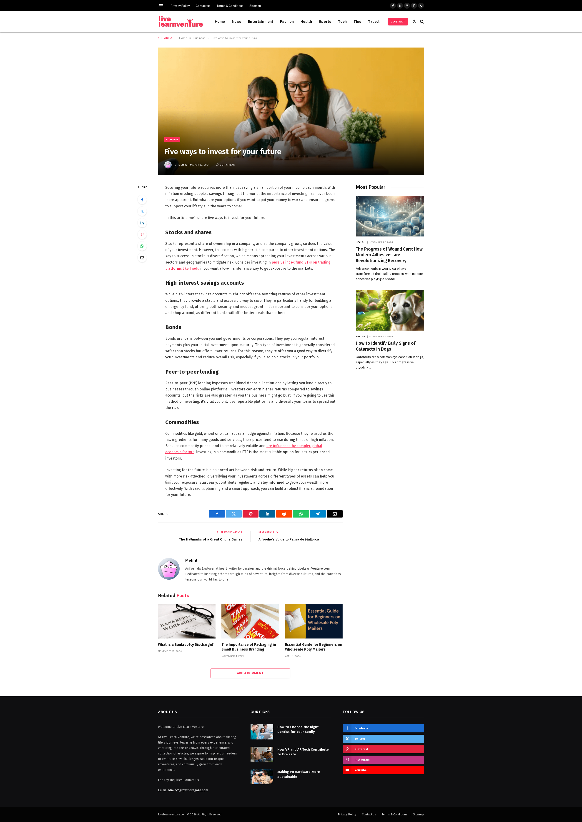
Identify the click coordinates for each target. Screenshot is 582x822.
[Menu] (161, 6)
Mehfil (183, 164)
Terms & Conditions (229, 6)
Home (220, 21)
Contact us (203, 6)
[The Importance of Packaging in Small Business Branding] (250, 621)
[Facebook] (142, 199)
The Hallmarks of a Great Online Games (210, 539)
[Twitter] (142, 211)
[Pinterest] (142, 234)
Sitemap (255, 6)
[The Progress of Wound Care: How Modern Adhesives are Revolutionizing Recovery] (390, 216)
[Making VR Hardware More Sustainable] (262, 776)
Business (172, 139)
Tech (342, 21)
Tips (357, 21)
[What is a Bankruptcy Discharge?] (187, 621)
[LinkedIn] (142, 222)
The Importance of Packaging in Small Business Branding (248, 647)
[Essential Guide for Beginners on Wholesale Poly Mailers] (314, 621)
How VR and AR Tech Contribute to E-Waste (303, 751)
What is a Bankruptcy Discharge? (186, 644)
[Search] (421, 21)
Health (306, 21)
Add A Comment (250, 673)
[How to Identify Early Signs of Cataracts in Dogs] (390, 310)
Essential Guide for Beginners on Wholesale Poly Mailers (313, 647)
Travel (373, 21)
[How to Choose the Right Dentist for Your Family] (262, 731)
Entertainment (260, 21)
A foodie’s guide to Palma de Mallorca (288, 539)
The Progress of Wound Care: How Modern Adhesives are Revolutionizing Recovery (389, 255)
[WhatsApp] (142, 246)
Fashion (287, 21)
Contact (398, 21)
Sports (325, 21)
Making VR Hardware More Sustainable (298, 774)
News (236, 21)
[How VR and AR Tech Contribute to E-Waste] (262, 754)
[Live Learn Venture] (180, 22)
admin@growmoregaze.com (188, 790)
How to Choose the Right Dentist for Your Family (298, 729)
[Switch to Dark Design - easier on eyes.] (414, 21)
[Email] (142, 257)
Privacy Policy (180, 6)
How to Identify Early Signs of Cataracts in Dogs (385, 346)
